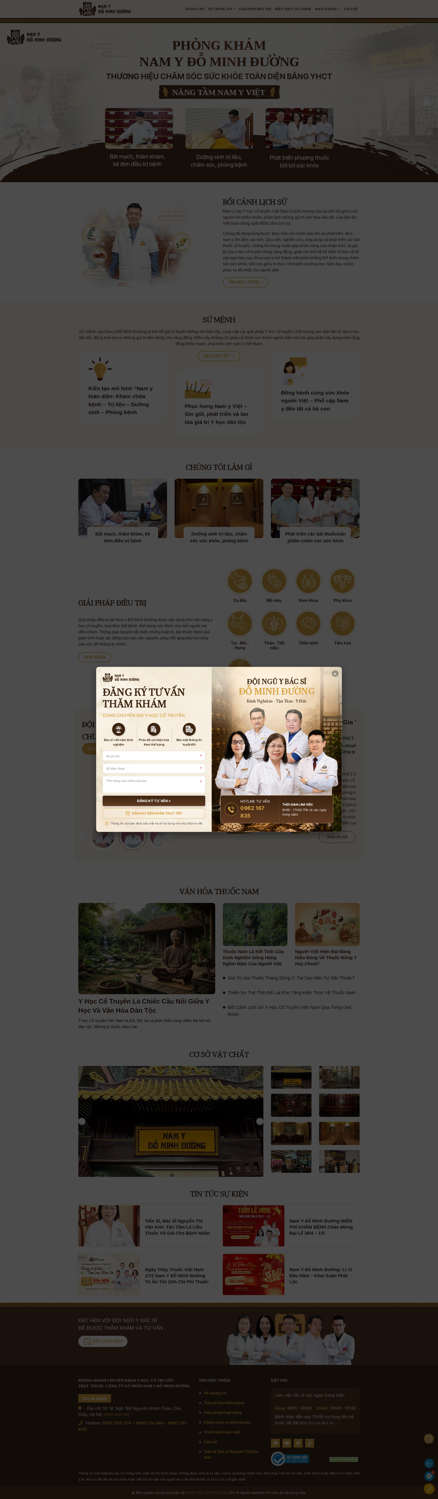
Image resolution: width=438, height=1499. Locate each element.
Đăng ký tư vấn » (154, 801)
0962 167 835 (252, 812)
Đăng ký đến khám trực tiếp (157, 813)
